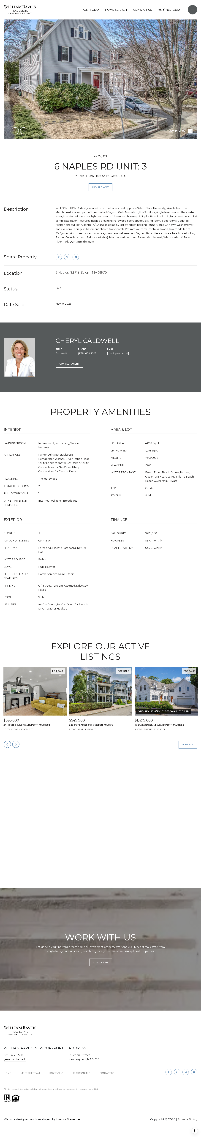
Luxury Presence (68, 1119)
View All (187, 744)
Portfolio (90, 9)
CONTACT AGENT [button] (69, 363)
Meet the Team (30, 1073)
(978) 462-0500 (169, 9)
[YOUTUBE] (194, 1072)
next (23, 130)
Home (7, 1073)
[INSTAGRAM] (185, 1072)
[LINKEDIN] (177, 1072)
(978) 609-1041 (87, 353)
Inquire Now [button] (100, 187)
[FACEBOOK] (169, 1072)
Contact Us (107, 1073)
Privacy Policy (187, 1119)
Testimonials (81, 1073)
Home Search (116, 9)
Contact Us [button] (100, 962)
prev (15, 130)
